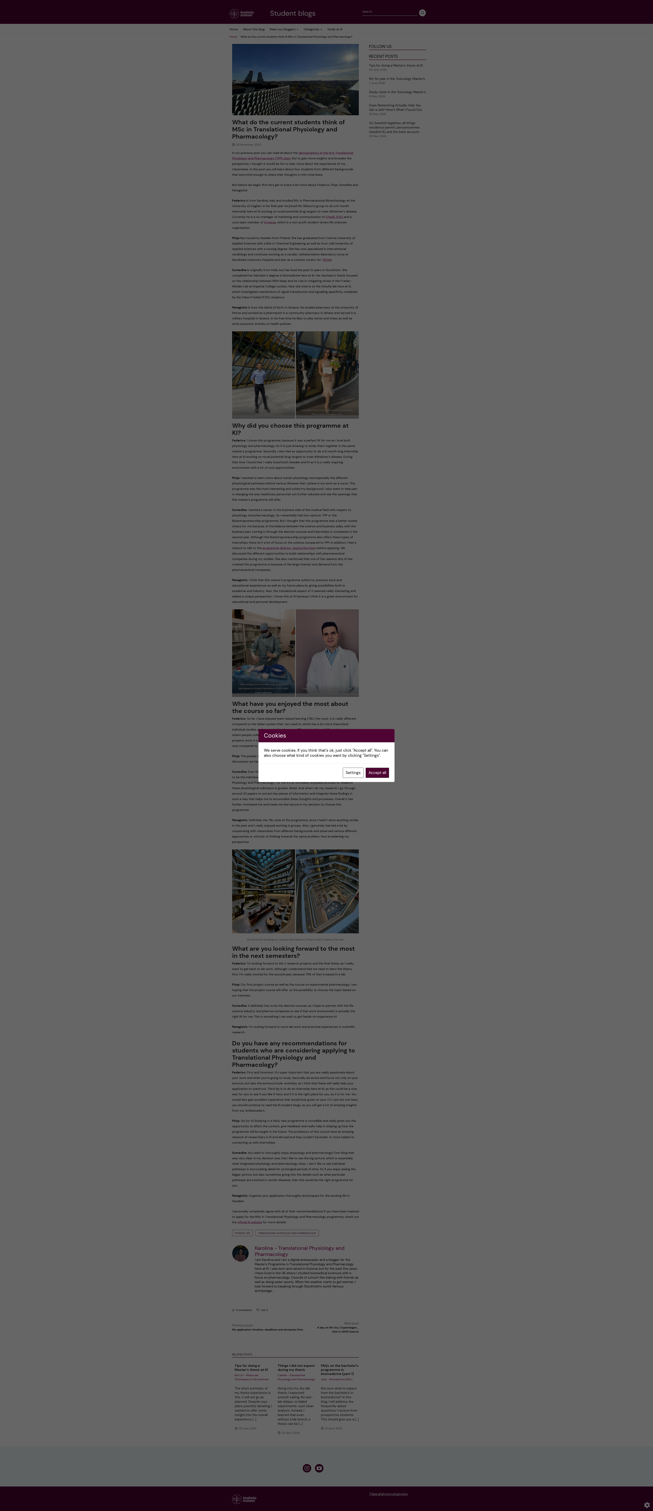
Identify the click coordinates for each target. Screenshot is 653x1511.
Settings (353, 772)
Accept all (377, 772)
